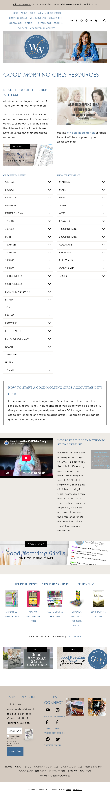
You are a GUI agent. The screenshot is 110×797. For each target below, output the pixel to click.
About (19, 766)
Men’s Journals (95, 766)
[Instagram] (81, 20)
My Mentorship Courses (42, 28)
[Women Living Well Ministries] (55, 47)
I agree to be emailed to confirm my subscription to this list (14, 741)
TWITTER (58, 745)
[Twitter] (91, 20)
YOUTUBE (48, 716)
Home (8, 766)
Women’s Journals (46, 766)
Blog (28, 766)
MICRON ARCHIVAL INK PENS (33, 616)
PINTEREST (48, 745)
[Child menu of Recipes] (36, 20)
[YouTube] (71, 20)
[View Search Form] (104, 20)
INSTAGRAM (59, 716)
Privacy (77, 789)
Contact (22, 28)
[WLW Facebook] (76, 20)
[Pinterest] (86, 20)
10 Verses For (57, 771)
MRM (68, 789)
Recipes (72, 771)
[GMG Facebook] (96, 20)
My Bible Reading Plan (81, 132)
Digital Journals (71, 766)
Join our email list (22, 4)
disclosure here (74, 636)
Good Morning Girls (32, 771)
